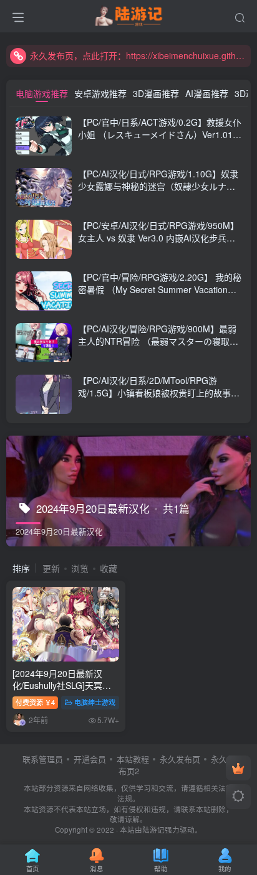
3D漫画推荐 (156, 93)
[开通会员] (238, 768)
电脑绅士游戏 (94, 702)
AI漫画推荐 (206, 93)
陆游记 (153, 830)
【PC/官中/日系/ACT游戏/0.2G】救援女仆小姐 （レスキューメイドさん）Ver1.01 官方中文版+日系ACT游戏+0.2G (159, 134)
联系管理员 (42, 759)
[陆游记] (129, 14)
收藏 (108, 568)
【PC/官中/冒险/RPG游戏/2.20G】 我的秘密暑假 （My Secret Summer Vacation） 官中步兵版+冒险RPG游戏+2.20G (159, 289)
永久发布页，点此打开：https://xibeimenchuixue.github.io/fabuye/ (138, 55)
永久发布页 (180, 759)
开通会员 (90, 759)
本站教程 (133, 759)
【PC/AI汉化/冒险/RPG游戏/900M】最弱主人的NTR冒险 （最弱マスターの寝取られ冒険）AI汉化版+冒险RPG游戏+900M (158, 340)
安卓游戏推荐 (100, 93)
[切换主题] (238, 796)
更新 (51, 568)
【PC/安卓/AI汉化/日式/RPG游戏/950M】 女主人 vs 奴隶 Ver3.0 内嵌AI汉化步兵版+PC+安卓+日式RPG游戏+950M (158, 237)
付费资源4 (35, 702)
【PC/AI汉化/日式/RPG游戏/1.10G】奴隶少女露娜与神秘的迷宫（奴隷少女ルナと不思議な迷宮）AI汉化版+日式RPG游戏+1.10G (158, 192)
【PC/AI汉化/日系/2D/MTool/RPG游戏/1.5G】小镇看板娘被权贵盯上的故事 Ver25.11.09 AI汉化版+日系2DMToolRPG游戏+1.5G (159, 398)
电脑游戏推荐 (42, 93)
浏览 (80, 568)
